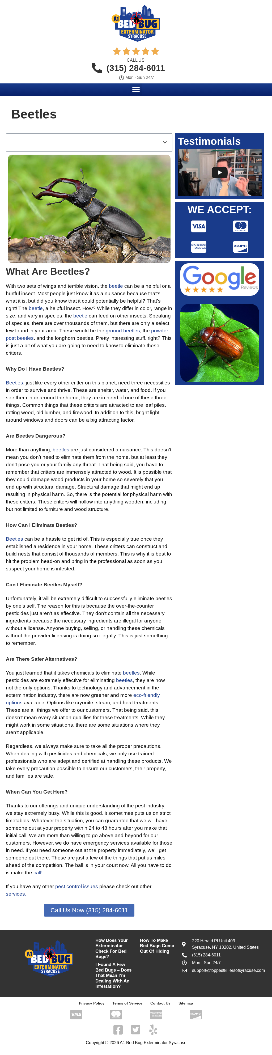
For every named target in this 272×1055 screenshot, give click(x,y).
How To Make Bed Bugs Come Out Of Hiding (157, 946)
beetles (61, 449)
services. (16, 894)
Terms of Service (127, 1003)
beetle (116, 286)
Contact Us (160, 1003)
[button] (136, 89)
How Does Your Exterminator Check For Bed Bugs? (111, 948)
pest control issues (76, 886)
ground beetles (123, 330)
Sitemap (185, 1003)
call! (37, 872)
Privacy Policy (91, 1003)
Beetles (14, 382)
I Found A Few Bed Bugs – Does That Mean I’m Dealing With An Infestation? (113, 975)
